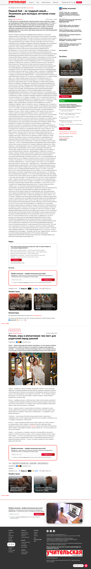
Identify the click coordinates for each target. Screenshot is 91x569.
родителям (33, 463)
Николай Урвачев (17, 19)
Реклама (35, 534)
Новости (31, 2)
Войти (79, 2)
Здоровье (10, 548)
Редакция (36, 532)
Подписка (55, 2)
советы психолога (43, 463)
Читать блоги (65, 96)
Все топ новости (63, 50)
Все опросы (11, 267)
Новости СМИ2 (5, 323)
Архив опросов (63, 139)
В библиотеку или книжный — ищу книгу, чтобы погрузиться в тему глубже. (28, 255)
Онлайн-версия (24, 553)
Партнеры (36, 535)
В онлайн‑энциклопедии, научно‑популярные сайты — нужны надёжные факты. (29, 251)
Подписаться (48, 279)
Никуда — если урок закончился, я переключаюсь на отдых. (25, 256)
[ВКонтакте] (17, 342)
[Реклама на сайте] (86, 565)
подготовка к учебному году (20, 463)
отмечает (33, 426)
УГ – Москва (23, 543)
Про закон (10, 537)
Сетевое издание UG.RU (25, 542)
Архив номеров (46, 2)
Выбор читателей (69, 8)
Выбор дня (11, 540)
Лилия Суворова (17, 333)
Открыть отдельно (64, 138)
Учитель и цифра (12, 550)
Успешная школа (24, 532)
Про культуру (11, 535)
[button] (12, 320)
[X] (20, 342)
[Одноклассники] (19, 342)
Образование (11, 532)
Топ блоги (63, 56)
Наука (10, 534)
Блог (37, 2)
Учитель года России (25, 537)
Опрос (62, 101)
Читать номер (30, 7)
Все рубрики (11, 551)
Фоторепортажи (37, 539)
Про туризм (11, 542)
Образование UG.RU (14, 303)
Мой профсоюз (24, 545)
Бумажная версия (24, 552)
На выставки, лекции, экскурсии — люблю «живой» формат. (25, 253)
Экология (10, 538)
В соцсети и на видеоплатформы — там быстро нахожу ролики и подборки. (28, 250)
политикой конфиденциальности (24, 282)
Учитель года (37, 485)
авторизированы (37, 315)
